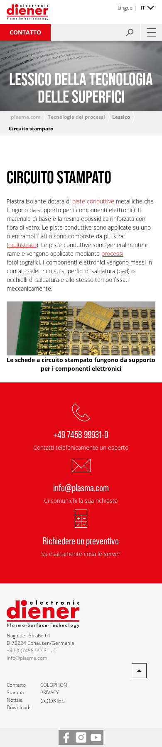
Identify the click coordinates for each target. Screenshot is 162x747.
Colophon (53, 684)
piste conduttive (93, 201)
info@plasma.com (81, 487)
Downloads (19, 707)
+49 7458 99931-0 (80, 434)
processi (112, 253)
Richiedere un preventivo (81, 540)
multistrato (22, 245)
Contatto (25, 32)
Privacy (49, 692)
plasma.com (26, 116)
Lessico (121, 116)
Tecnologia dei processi (76, 116)
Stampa (15, 692)
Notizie (15, 699)
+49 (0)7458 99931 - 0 (31, 650)
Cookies (52, 701)
